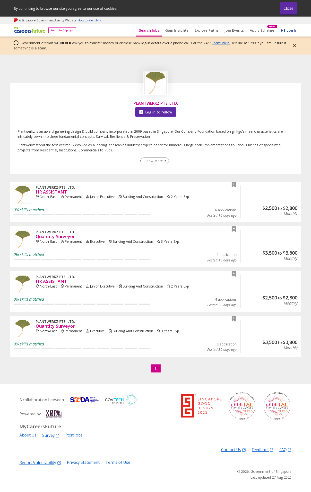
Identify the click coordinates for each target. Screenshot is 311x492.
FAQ (283, 449)
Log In (291, 30)
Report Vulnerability (37, 462)
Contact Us (231, 449)
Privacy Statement (83, 462)
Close (289, 8)
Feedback (260, 449)
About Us (27, 435)
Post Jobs (74, 435)
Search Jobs (149, 30)
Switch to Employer (62, 30)
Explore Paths (206, 30)
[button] (293, 45)
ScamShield (221, 43)
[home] (29, 30)
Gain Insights (177, 30)
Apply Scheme (262, 30)
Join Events (234, 30)
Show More (154, 160)
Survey (48, 435)
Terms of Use (117, 462)
